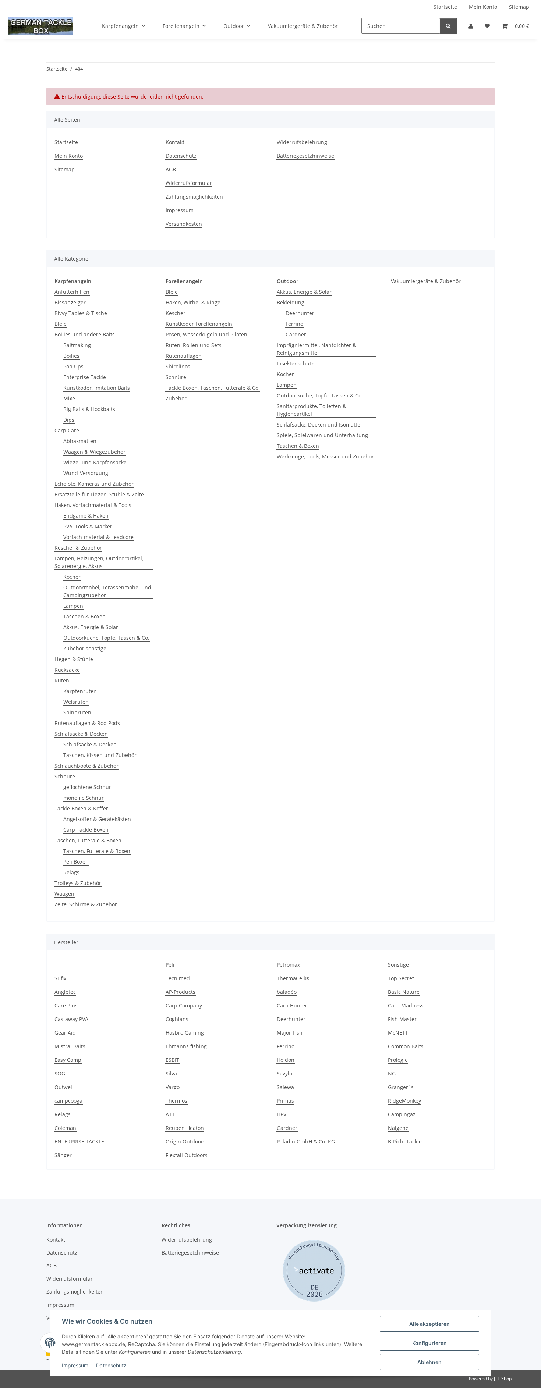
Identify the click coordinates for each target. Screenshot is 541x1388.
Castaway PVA (71, 1019)
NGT (393, 1073)
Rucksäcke (67, 669)
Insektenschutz (295, 363)
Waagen (64, 893)
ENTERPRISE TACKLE (79, 1141)
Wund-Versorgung (85, 473)
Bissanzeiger (70, 302)
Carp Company (184, 1005)
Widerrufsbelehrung (302, 142)
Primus (285, 1100)
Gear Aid (65, 1032)
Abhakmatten (79, 441)
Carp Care (66, 430)
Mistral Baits (69, 1046)
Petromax (288, 964)
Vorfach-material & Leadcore (98, 537)
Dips (68, 419)
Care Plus (66, 1005)
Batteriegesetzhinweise (305, 155)
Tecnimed (178, 978)
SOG (59, 1073)
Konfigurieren (429, 1343)
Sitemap (519, 6)
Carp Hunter (292, 1005)
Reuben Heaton (185, 1127)
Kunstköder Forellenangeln (199, 323)
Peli (170, 964)
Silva (171, 1073)
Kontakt (175, 142)
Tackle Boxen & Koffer (81, 808)
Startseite (445, 6)
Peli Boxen (76, 861)
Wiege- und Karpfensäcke (95, 462)
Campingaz (402, 1114)
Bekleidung (290, 302)
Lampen (73, 605)
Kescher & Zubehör (78, 547)
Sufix (60, 978)
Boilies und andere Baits (84, 334)
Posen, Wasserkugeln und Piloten (206, 334)
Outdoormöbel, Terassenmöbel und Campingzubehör (107, 591)
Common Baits (406, 1046)
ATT (170, 1114)
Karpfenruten (80, 691)
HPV (281, 1114)
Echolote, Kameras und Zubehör (94, 483)
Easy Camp (67, 1059)
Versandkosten (184, 223)
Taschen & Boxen (84, 616)
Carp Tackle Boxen (86, 829)
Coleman (65, 1127)
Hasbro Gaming (185, 1032)
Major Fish (290, 1032)
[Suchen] (448, 26)
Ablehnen (429, 1362)
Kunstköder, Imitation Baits (96, 387)
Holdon (285, 1059)
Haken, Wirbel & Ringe (193, 302)
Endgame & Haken (86, 515)
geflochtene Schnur (87, 787)
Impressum (75, 1365)
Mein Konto (483, 6)
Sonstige (398, 964)
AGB (171, 169)
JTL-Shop (503, 1378)
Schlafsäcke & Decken (81, 733)
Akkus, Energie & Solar (90, 627)
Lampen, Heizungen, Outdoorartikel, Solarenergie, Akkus (98, 562)
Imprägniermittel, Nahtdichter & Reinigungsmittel (316, 349)
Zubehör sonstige (84, 648)
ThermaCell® (293, 978)
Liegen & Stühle (73, 659)
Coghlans (177, 1019)
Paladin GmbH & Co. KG (306, 1141)
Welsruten (76, 701)
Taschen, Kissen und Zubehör (100, 755)
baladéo (287, 991)
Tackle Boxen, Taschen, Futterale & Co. (213, 387)
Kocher (72, 576)
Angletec (65, 991)
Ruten (61, 680)
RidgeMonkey (404, 1100)
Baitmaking (77, 345)
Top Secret (401, 978)
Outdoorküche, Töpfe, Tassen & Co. (106, 637)
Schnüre (64, 776)
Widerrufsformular (189, 182)
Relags (71, 872)
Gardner (296, 334)
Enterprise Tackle (84, 377)
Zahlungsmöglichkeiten (194, 196)
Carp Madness (406, 1005)
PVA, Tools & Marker (87, 526)
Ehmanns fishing (186, 1046)
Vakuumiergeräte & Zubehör (426, 281)
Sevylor (285, 1073)
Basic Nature (404, 991)
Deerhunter (300, 313)
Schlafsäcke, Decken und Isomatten (320, 424)
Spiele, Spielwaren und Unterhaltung (322, 435)
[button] (471, 26)
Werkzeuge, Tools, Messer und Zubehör (325, 456)
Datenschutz (111, 1365)
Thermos (176, 1100)
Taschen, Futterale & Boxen (87, 840)
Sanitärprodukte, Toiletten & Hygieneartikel (311, 410)
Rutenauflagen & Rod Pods (87, 723)
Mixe (69, 398)
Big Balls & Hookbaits (89, 409)
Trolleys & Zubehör (77, 882)
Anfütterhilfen (71, 291)
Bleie (60, 323)
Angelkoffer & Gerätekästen (97, 819)
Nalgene (398, 1127)
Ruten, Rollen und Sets (194, 345)
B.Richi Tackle (405, 1141)
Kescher (175, 313)
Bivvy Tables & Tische (80, 313)
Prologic (397, 1059)
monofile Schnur (83, 797)
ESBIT (172, 1059)
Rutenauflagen (184, 355)
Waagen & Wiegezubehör (94, 451)
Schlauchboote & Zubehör (86, 765)
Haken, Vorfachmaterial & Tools (92, 505)
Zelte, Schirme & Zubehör (85, 904)
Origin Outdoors (186, 1141)
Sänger (63, 1155)
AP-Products (180, 991)
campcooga (68, 1100)
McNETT (398, 1032)
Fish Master (402, 1019)
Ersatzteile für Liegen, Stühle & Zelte (99, 494)
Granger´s (401, 1087)
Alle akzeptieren (429, 1324)
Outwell (64, 1087)
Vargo (173, 1087)
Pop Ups (73, 366)
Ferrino (294, 323)
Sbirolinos (178, 366)
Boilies (71, 355)
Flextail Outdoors (187, 1155)
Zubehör (176, 398)
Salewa (285, 1087)
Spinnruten (77, 712)
